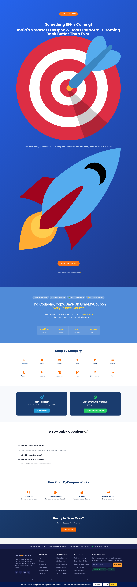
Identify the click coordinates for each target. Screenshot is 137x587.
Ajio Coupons (60, 561)
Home (40, 558)
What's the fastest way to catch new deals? (36, 464)
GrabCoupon (23, 555)
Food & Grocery (79, 570)
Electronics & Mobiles (80, 561)
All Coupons (42, 564)
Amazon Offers (61, 567)
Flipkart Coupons (61, 564)
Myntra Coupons (61, 558)
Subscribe (117, 564)
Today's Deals (43, 567)
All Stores (41, 561)
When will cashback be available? (32, 459)
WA (25, 572)
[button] (68, 445)
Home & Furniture (79, 573)
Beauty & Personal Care (81, 564)
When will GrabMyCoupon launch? (32, 445)
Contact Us (42, 573)
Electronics (24, 363)
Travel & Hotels (79, 567)
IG (16, 572)
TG (20, 572)
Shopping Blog (43, 570)
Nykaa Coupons (61, 570)
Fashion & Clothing (80, 558)
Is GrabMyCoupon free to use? (31, 455)
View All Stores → (61, 573)
